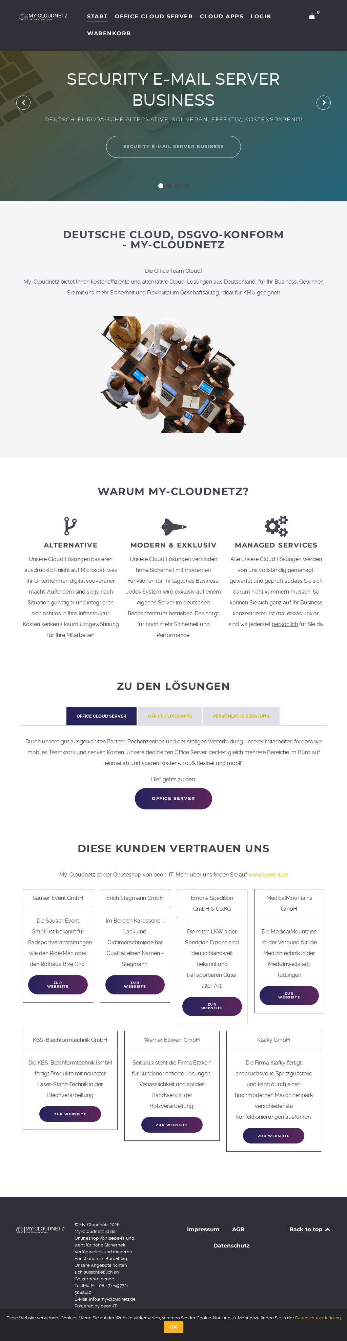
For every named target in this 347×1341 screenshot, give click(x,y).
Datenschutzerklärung (318, 1317)
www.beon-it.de (268, 874)
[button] (160, 185)
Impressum (203, 1229)
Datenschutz (231, 1245)
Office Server (173, 798)
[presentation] (23, 103)
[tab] (102, 716)
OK (173, 1326)
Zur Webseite (58, 984)
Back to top (306, 1229)
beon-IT (109, 1305)
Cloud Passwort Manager (173, 136)
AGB (238, 1229)
